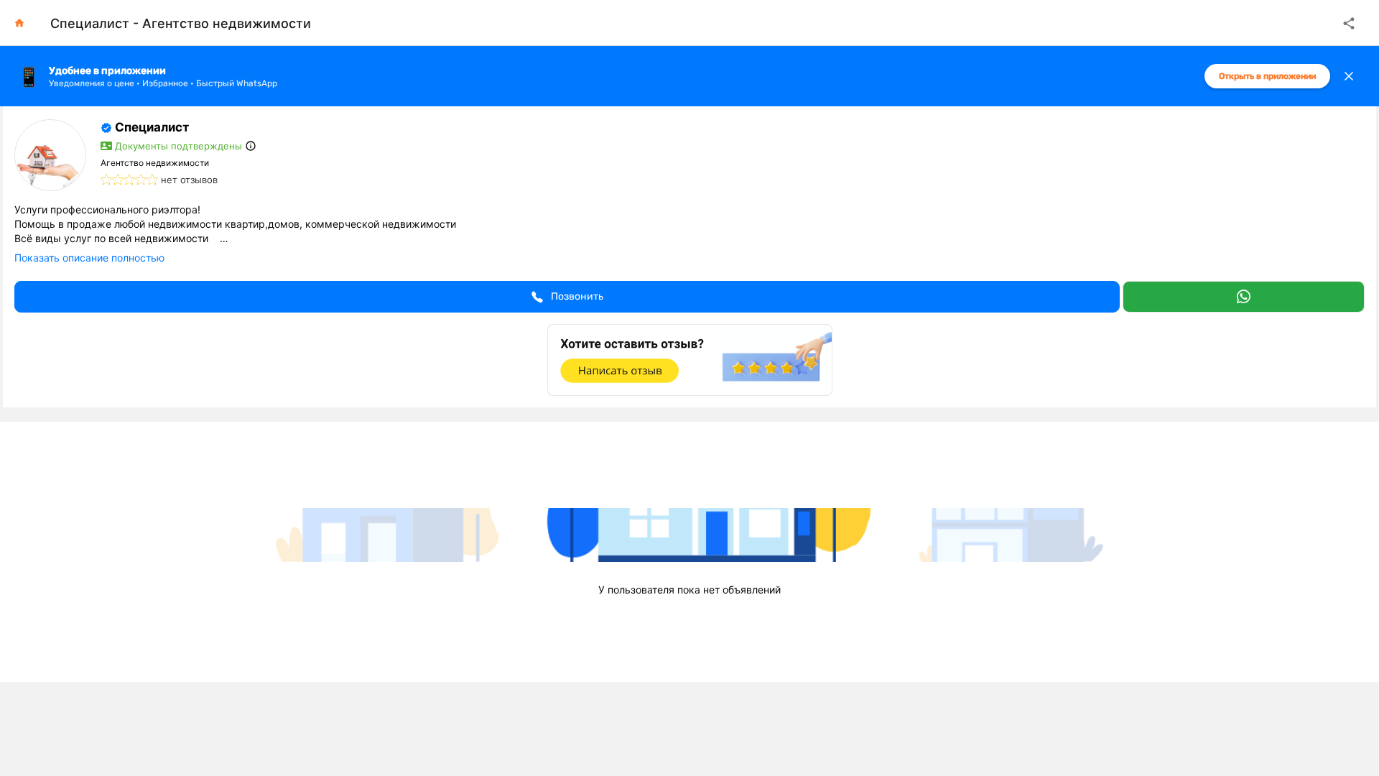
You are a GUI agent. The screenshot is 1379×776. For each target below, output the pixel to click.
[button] (567, 297)
